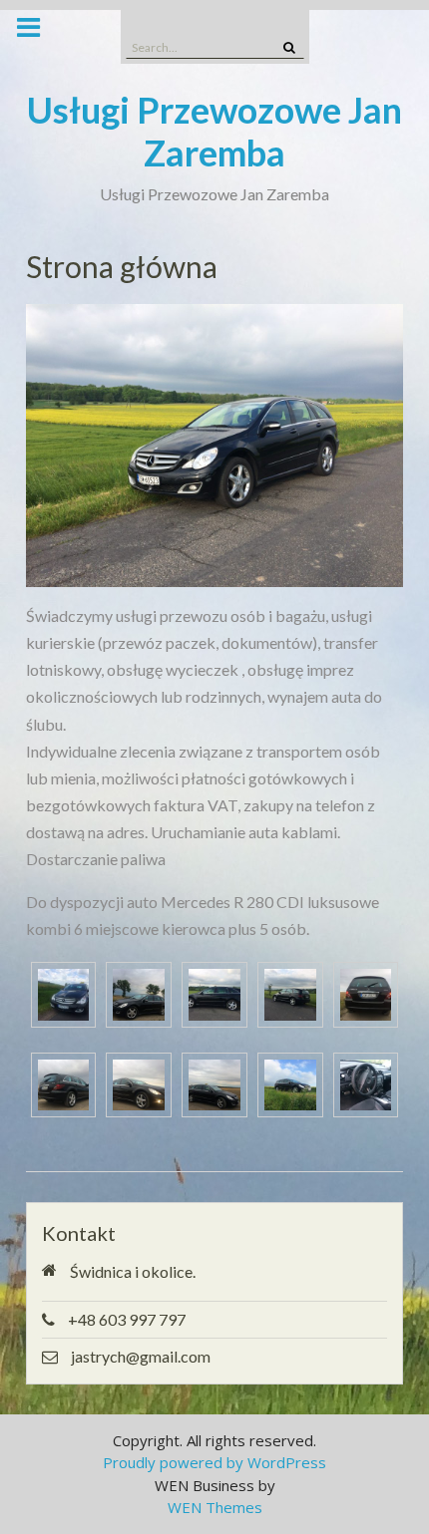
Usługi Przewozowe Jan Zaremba (214, 131)
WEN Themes (215, 1507)
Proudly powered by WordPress (214, 1462)
